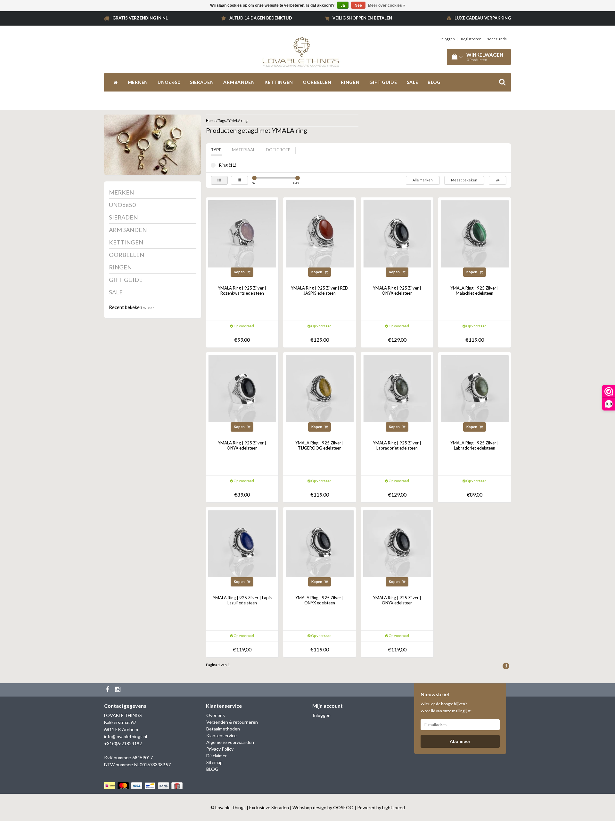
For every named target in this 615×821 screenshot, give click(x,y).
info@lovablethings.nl (125, 736)
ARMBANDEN (239, 82)
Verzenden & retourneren (232, 722)
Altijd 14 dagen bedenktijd (260, 17)
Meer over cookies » (386, 5)
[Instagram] (118, 689)
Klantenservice (221, 735)
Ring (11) (213, 165)
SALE (412, 82)
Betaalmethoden (223, 728)
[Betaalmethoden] (144, 786)
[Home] (116, 82)
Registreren (471, 39)
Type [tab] (216, 149)
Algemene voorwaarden (230, 742)
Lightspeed (393, 807)
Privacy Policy (220, 749)
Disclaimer (216, 755)
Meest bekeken (464, 180)
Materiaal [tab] (243, 149)
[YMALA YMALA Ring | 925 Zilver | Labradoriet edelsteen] (397, 388)
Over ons (215, 715)
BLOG (434, 82)
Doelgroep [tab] (278, 149)
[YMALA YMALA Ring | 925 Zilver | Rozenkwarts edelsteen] (242, 233)
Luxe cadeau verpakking (483, 17)
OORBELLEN (317, 82)
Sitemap (214, 762)
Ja (342, 5)
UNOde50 (169, 82)
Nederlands (497, 39)
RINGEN (350, 82)
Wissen (148, 308)
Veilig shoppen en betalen (362, 17)
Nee (358, 5)
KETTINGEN (279, 82)
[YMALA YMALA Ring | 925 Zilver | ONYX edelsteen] (397, 233)
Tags (222, 120)
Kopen (239, 272)
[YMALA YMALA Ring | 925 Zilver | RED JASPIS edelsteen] (320, 233)
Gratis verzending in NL (140, 17)
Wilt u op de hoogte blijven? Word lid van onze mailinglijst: (446, 707)
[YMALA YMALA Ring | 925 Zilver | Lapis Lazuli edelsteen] (242, 543)
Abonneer (460, 741)
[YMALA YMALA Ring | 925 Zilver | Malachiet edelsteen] (475, 233)
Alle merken (423, 180)
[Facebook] (108, 689)
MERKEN (138, 82)
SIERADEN (202, 82)
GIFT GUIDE (383, 82)
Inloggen (447, 39)
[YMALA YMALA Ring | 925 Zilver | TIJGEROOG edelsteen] (320, 388)
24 (497, 180)
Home (211, 120)
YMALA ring (238, 120)
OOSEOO (343, 807)
